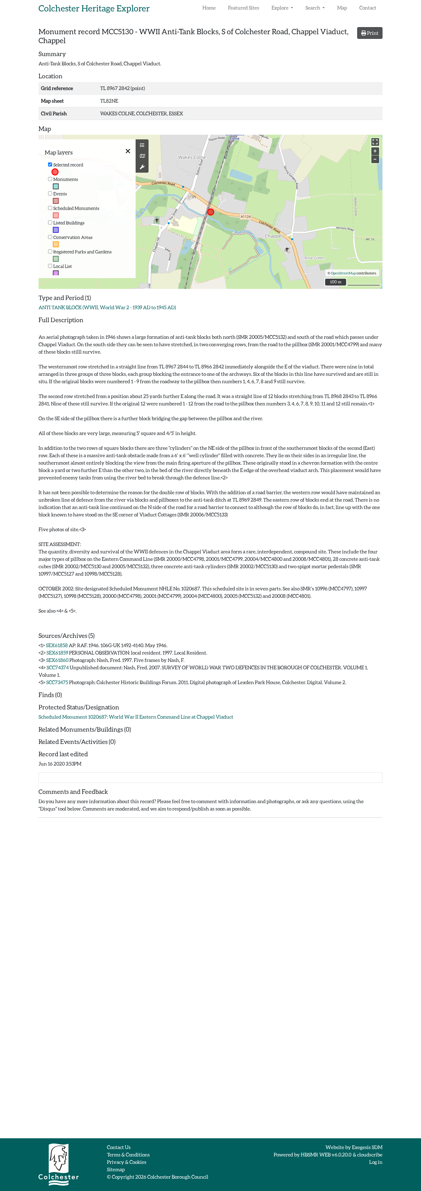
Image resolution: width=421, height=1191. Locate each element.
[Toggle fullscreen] (375, 142)
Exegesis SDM (367, 1147)
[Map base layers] (142, 156)
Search (313, 7)
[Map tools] (142, 167)
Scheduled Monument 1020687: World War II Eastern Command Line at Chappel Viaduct (136, 717)
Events (60, 193)
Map (342, 7)
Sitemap (116, 1169)
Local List (62, 266)
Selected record (68, 164)
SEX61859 (57, 652)
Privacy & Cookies (126, 1162)
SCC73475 (57, 682)
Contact (367, 7)
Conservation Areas (72, 237)
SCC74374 (58, 667)
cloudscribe (369, 1154)
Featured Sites (243, 7)
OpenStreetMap (343, 273)
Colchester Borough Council (177, 1177)
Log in (375, 1162)
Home (209, 7)
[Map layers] (142, 145)
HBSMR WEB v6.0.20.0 (326, 1154)
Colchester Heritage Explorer (94, 8)
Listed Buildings (68, 222)
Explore (280, 7)
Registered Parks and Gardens (82, 251)
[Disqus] (210, 900)
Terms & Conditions (128, 1154)
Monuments (65, 179)
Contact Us (119, 1147)
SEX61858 (57, 645)
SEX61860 (57, 660)
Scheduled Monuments (76, 208)
